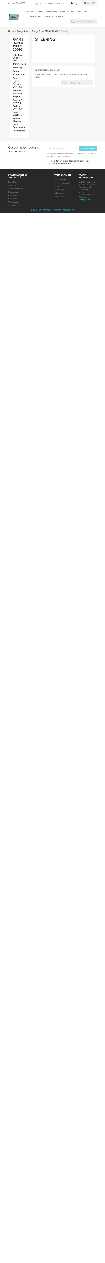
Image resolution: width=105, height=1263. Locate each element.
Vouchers (58, 196)
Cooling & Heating (17, 101)
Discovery (83, 11)
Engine (16, 96)
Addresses (59, 193)
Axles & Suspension (19, 126)
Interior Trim (19, 74)
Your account (62, 175)
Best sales (12, 198)
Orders (57, 186)
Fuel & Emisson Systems (17, 84)
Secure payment (15, 188)
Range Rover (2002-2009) (18, 44)
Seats (16, 71)
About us (12, 185)
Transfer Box (19, 64)
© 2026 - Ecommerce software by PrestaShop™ (52, 209)
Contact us (13, 202)
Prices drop (13, 192)
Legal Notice (13, 182)
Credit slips (59, 189)
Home (30, 11)
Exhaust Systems (17, 91)
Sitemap (11, 205)
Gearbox (17, 78)
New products (14, 195)
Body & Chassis (17, 119)
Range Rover (34, 16)
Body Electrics (17, 113)
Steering (17, 67)
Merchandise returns (63, 183)
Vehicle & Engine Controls (17, 58)
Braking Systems (17, 107)
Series (39, 11)
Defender (51, 11)
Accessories (19, 130)
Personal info (60, 179)
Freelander (67, 11)
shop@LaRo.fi (85, 200)
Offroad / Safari (53, 16)
